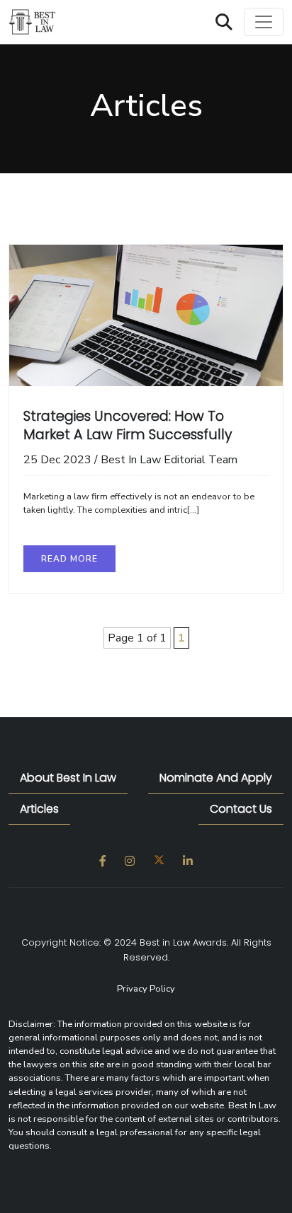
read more (69, 558)
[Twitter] (159, 861)
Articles (39, 809)
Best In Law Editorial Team (169, 460)
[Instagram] (129, 861)
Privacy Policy (146, 988)
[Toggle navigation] (263, 22)
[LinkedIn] (188, 861)
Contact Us (241, 809)
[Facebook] (102, 861)
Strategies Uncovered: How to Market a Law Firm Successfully (127, 425)
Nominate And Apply (215, 778)
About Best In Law (68, 778)
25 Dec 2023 (57, 460)
